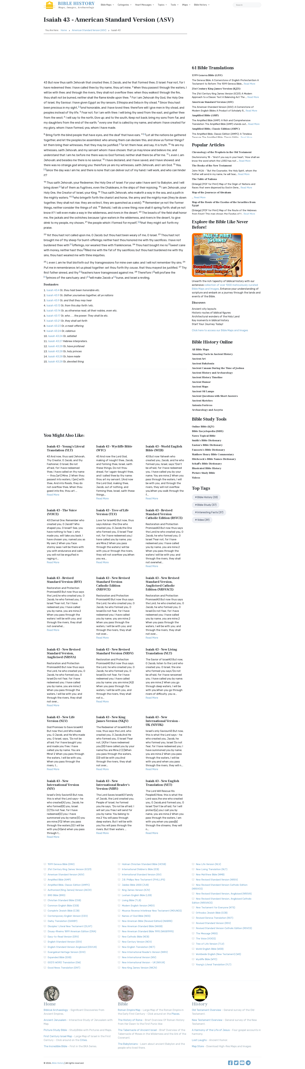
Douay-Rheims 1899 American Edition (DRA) (72, 931)
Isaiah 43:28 (55, 346)
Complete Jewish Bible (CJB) (63, 910)
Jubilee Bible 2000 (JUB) (135, 884)
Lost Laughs (199, 1040)
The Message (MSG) (207, 933)
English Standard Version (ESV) (65, 941)
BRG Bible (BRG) (56, 895)
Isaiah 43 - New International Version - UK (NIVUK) (163, 721)
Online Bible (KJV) (203, 426)
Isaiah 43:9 (53, 295)
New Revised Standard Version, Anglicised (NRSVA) (224, 893)
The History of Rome (130, 1020)
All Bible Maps (200, 349)
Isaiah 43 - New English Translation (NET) (162, 783)
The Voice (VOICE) (206, 938)
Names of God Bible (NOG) (136, 916)
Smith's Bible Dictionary (206, 440)
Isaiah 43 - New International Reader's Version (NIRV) (113, 785)
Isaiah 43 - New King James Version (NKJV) (112, 719)
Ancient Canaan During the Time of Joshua (218, 368)
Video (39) (203, 519)
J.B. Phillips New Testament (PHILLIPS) (143, 879)
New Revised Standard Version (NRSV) (217, 879)
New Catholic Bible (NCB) (135, 936)
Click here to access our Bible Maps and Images (220, 330)
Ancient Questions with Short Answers (215, 396)
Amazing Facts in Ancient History (212, 354)
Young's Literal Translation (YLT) (213, 964)
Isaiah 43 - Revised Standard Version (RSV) (64, 580)
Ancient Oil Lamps (203, 391)
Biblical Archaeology (56, 1010)
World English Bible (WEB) (210, 948)
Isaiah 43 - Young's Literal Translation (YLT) (66, 448)
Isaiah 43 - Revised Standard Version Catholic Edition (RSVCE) (164, 514)
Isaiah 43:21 (54, 320)
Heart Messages (143, 5)
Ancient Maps (200, 386)
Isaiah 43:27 (55, 341)
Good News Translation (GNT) (64, 967)
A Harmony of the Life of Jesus (211, 1030)
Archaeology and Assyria (207, 409)
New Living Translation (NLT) (211, 869)
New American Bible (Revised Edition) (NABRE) (147, 921)
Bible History (200, 5)
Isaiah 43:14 (54, 310)
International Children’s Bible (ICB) (140, 869)
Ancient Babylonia (203, 363)
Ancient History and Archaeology (212, 372)
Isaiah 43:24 (54, 330)
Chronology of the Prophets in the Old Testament (221, 152)
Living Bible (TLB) (131, 900)
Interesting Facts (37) (210, 512)
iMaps (185, 5)
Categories (123, 5)
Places (175, 1013)
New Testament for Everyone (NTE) (215, 907)
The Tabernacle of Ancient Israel (137, 1030)
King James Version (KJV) (136, 890)
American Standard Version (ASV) (89, 30)
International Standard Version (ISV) (141, 874)
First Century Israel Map (58, 1036)
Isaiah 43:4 (53, 290)
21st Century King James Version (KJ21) (216, 88)
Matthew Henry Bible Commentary (213, 454)
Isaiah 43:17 (53, 315)
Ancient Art (199, 358)
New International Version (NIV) (139, 957)
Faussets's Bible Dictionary (208, 449)
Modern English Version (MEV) (138, 905)
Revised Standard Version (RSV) (213, 923)
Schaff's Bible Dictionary (207, 463)
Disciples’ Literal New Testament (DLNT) (70, 926)
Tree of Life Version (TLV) (210, 943)
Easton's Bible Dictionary (207, 445)
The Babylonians (128, 1043)
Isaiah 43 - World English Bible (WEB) (164, 448)
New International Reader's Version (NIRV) (145, 952)
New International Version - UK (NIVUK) (143, 962)
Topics (161, 5)
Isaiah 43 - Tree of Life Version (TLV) (112, 512)
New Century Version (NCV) (137, 941)
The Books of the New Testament (212, 165)
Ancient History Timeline (207, 377)
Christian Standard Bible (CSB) (64, 900)
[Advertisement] (115, 58)
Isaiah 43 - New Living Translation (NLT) (161, 651)
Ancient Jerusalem (55, 1020)
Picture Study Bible (203, 473)
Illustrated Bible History (206, 468)
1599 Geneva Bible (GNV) (207, 75)
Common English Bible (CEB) (63, 905)
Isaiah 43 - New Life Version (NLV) (61, 719)
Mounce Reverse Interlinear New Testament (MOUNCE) (152, 910)
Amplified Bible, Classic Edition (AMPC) (216, 128)
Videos (196, 477)
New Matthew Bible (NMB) (210, 874)
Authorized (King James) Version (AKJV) (70, 890)
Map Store (198, 1046)
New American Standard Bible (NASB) (142, 926)
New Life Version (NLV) (208, 864)
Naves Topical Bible (204, 435)
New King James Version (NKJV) (139, 967)
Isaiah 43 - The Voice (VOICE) (62, 512)
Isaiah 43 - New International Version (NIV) (63, 785)
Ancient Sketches (202, 400)
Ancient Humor (201, 382)
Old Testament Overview (206, 1010)
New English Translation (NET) (138, 947)
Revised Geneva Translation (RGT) (214, 917)
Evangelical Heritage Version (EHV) (66, 952)
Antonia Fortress (202, 405)
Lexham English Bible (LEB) (137, 895)
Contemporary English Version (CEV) (68, 916)
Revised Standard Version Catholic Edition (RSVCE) (224, 928)
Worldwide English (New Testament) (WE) (218, 954)
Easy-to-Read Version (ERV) (63, 936)
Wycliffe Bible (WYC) (206, 959)
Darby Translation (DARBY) (62, 921)
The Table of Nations (204, 179)
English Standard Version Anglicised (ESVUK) (72, 947)
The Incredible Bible (55, 1046)
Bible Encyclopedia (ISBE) (208, 431)
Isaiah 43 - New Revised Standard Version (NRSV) (115, 651)
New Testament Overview (207, 1020)
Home (64, 30)
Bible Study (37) (206, 504)
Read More (53, 494)
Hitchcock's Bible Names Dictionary (214, 459)
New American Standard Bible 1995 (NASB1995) (148, 931)
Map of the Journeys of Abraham (211, 192)
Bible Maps (106, 5)
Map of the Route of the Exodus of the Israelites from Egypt (224, 204)
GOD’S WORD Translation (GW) (64, 962)
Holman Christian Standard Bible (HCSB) (144, 864)
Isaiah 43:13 (53, 305)
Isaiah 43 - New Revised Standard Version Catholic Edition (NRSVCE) (113, 584)
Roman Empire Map (129, 1010)
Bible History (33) (207, 497)
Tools (173, 5)
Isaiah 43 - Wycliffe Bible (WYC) (114, 448)
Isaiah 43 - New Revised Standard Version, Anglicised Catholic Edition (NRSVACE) (162, 584)
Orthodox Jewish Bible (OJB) (211, 912)
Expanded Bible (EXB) (59, 957)
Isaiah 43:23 (54, 325)
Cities (83, 1040)
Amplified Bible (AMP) (205, 115)
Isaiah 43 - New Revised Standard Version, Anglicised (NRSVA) (64, 653)
